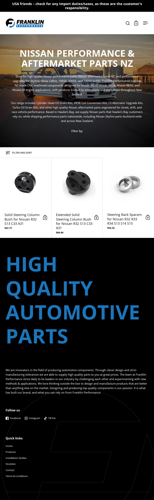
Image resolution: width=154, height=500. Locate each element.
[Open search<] (128, 23)
